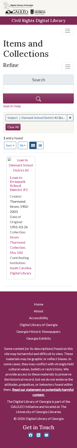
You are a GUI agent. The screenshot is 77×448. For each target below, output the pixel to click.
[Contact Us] (46, 435)
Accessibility (38, 318)
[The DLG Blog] (38, 435)
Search (53, 80)
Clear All (13, 127)
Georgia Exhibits (38, 338)
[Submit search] (38, 98)
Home (38, 304)
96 (24, 145)
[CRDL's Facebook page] (30, 435)
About (38, 311)
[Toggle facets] (68, 66)
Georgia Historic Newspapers (38, 331)
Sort (9, 145)
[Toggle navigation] (68, 30)
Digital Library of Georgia (39, 325)
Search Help (12, 106)
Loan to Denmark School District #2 (19, 183)
